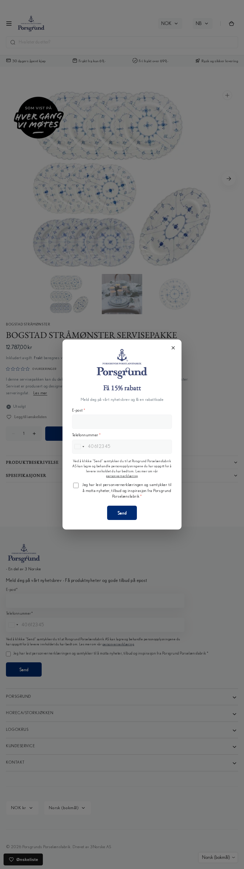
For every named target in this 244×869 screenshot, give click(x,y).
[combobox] (79, 447)
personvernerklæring (122, 476)
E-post (78, 410)
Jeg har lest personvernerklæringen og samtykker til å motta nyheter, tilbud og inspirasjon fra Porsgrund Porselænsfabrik (127, 491)
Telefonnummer (86, 435)
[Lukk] (173, 348)
